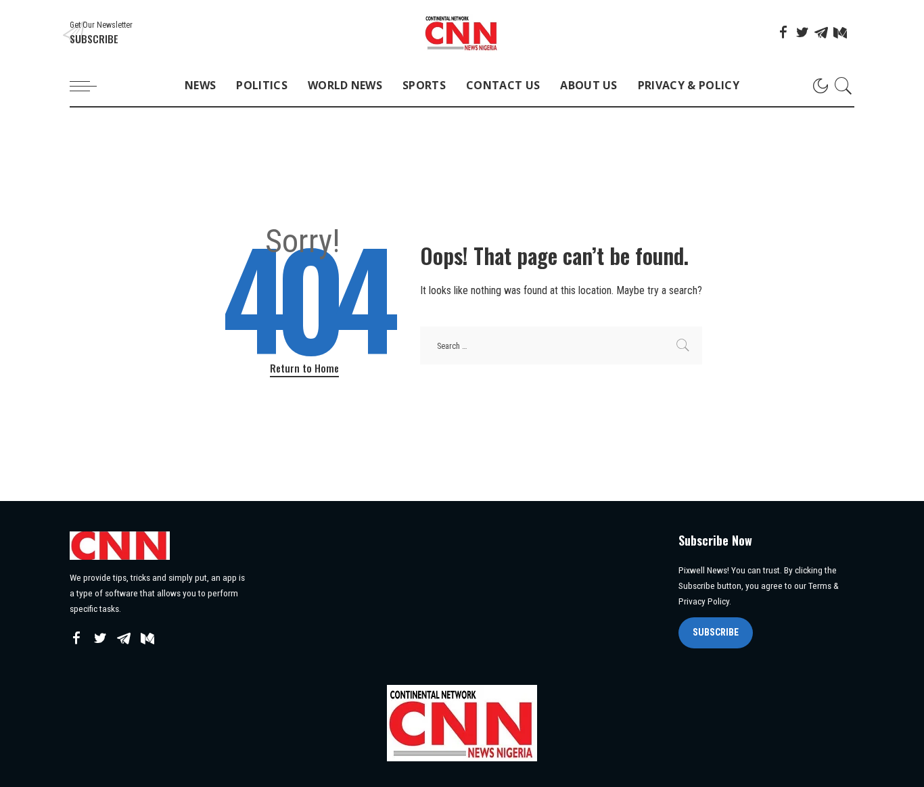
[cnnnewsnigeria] (461, 33)
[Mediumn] (840, 32)
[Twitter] (802, 32)
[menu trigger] (90, 86)
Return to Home (304, 367)
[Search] (843, 86)
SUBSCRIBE (716, 632)
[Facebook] (783, 32)
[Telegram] (821, 32)
